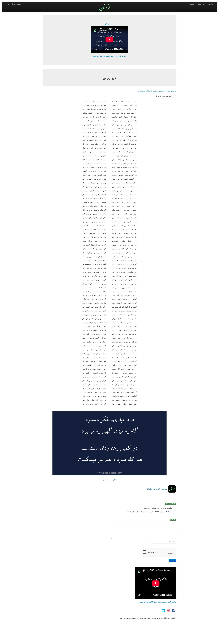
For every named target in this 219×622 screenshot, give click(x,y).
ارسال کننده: (172, 541)
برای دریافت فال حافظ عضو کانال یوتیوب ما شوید (109, 56)
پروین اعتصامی (164, 91)
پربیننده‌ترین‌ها (16, 4)
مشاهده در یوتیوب (110, 24)
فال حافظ (201, 4)
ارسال (172, 560)
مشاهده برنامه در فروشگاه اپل (156, 489)
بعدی (104, 480)
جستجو (192, 4)
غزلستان (210, 4)
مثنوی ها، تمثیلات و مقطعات (147, 91)
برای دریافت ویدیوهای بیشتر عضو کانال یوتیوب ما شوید (158, 602)
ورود (7, 4)
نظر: (174, 523)
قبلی (114, 480)
